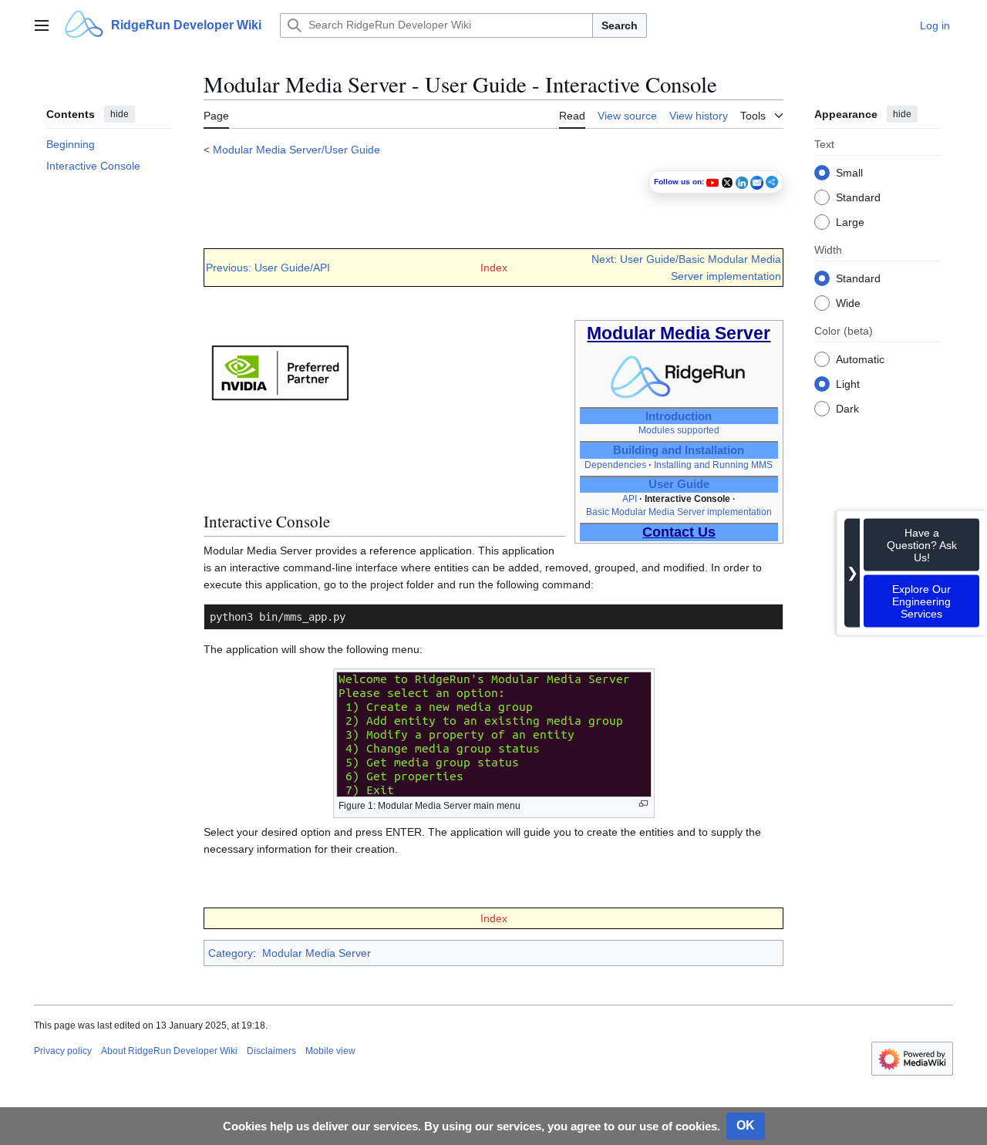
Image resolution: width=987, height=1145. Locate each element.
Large (850, 221)
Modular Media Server (316, 953)
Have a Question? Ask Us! (922, 544)
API (629, 498)
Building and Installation (678, 450)
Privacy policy (63, 1051)
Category (230, 953)
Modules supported (678, 430)
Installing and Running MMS (713, 465)
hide (119, 114)
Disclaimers (271, 1051)
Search (619, 25)
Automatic (860, 358)
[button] (41, 25)
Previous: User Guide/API (268, 267)
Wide (848, 302)
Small (849, 172)
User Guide (678, 484)
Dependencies (615, 465)
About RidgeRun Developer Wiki (169, 1051)
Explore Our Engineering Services (921, 600)
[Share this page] (772, 182)
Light (848, 383)
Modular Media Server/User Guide (296, 149)
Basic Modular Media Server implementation (679, 512)
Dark (847, 408)
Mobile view (330, 1051)
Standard (858, 196)
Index (493, 267)
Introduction (678, 416)
